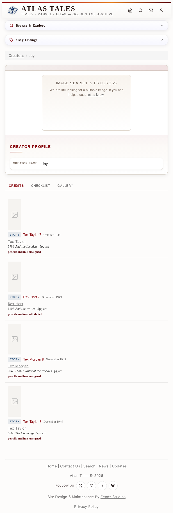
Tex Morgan (18, 366)
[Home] (130, 10)
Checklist (40, 185)
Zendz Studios (112, 497)
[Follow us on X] (80, 485)
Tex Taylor (17, 241)
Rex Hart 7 (31, 297)
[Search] (140, 10)
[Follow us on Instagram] (91, 485)
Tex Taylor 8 (32, 421)
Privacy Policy (86, 506)
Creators (16, 55)
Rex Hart (15, 303)
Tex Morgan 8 (33, 359)
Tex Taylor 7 (32, 235)
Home (51, 466)
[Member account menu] (161, 10)
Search (89, 466)
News (104, 466)
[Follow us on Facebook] (102, 485)
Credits (16, 185)
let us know (95, 94)
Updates (119, 466)
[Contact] (150, 10)
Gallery (65, 185)
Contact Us (70, 466)
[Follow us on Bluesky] (113, 485)
